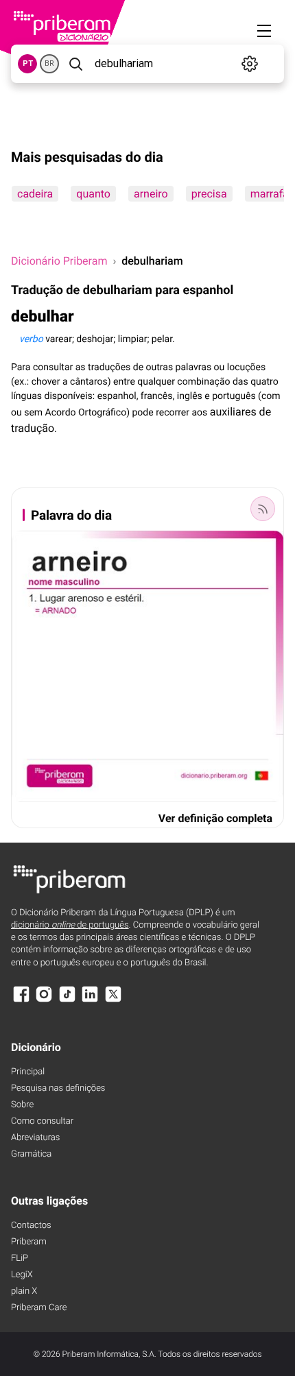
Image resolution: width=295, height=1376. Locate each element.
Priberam (29, 1242)
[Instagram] (44, 1000)
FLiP (19, 1258)
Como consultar (42, 1121)
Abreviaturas (35, 1138)
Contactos (31, 1225)
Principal (28, 1072)
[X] (113, 1000)
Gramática (31, 1154)
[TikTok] (67, 1000)
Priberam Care (39, 1308)
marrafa (269, 193)
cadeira (35, 193)
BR (49, 63)
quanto (93, 193)
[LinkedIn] (90, 1000)
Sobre (22, 1105)
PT (28, 63)
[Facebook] (21, 1000)
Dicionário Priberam (59, 260)
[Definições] (250, 64)
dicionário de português (70, 925)
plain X (24, 1291)
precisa (209, 193)
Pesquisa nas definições (58, 1088)
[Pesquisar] (75, 64)
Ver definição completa (215, 818)
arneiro (151, 193)
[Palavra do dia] (262, 508)
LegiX (22, 1275)
